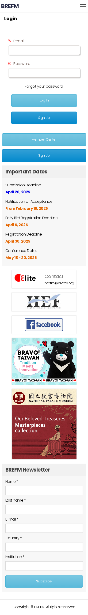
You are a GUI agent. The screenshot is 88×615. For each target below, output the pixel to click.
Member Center (44, 139)
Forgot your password (44, 86)
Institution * (15, 556)
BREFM (10, 6)
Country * (13, 538)
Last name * (15, 500)
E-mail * (12, 519)
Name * (11, 481)
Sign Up (44, 117)
